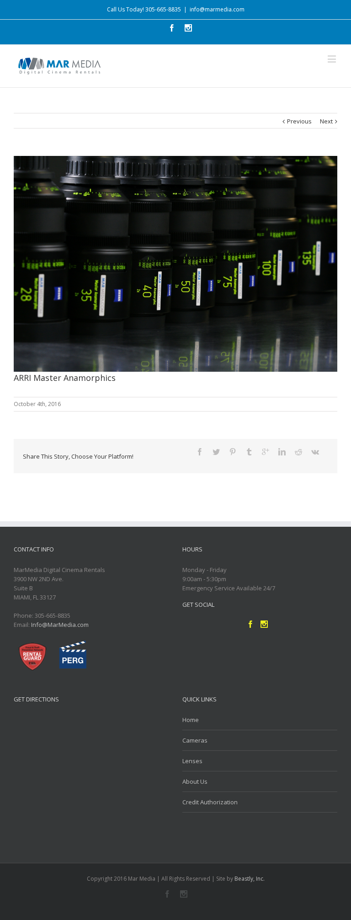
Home (190, 720)
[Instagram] (183, 894)
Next (326, 121)
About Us (194, 781)
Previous (299, 121)
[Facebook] (167, 894)
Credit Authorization (210, 802)
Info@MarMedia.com (60, 624)
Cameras (194, 740)
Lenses (192, 761)
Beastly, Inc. (249, 879)
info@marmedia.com (217, 9)
